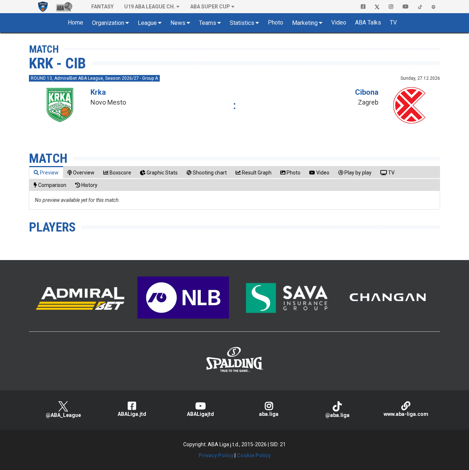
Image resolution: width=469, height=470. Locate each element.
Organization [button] (108, 22)
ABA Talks (368, 22)
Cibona (366, 92)
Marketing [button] (305, 22)
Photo (275, 22)
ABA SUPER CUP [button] (210, 7)
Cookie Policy (254, 455)
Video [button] (338, 22)
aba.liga (268, 414)
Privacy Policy (216, 455)
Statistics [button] (242, 22)
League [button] (147, 22)
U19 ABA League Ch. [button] (149, 7)
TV (393, 22)
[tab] (46, 172)
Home (75, 22)
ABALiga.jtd (132, 414)
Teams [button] (207, 22)
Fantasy (102, 7)
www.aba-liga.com (406, 414)
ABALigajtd (200, 414)
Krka (98, 92)
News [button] (177, 22)
